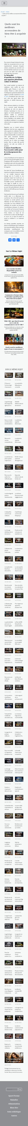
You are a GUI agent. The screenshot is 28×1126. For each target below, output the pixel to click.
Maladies (14, 1100)
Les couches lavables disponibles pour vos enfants (14, 270)
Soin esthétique (14, 1112)
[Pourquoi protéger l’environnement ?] (14, 1057)
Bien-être (14, 1108)
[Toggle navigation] (4, 3)
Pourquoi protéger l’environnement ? (14, 1060)
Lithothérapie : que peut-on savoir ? (21, 763)
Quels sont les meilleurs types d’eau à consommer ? (14, 348)
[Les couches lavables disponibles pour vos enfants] (14, 260)
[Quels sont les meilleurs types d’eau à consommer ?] (14, 339)
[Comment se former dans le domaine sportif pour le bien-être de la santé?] (14, 287)
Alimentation (14, 1104)
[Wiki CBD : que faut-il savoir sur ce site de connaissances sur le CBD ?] (14, 313)
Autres (7, 12)
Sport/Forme (14, 1096)
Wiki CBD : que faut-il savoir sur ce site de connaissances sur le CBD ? (14, 323)
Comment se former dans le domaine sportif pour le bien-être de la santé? (14, 296)
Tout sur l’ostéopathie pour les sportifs (10, 707)
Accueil (2, 12)
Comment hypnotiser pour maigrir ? (9, 469)
